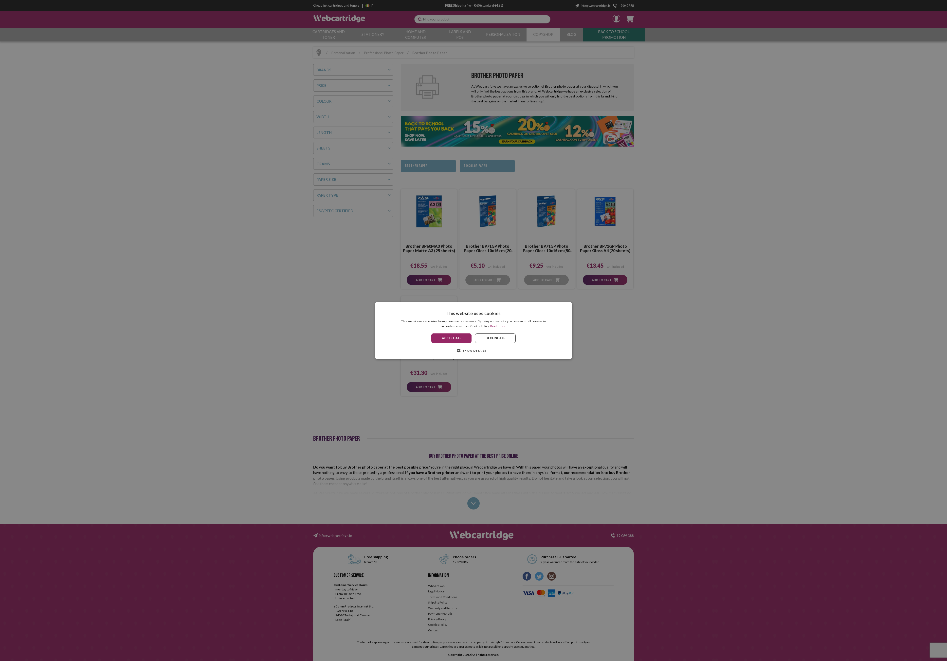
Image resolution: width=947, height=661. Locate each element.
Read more (498, 326)
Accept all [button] (451, 338)
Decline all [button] (495, 338)
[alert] (473, 330)
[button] (473, 350)
